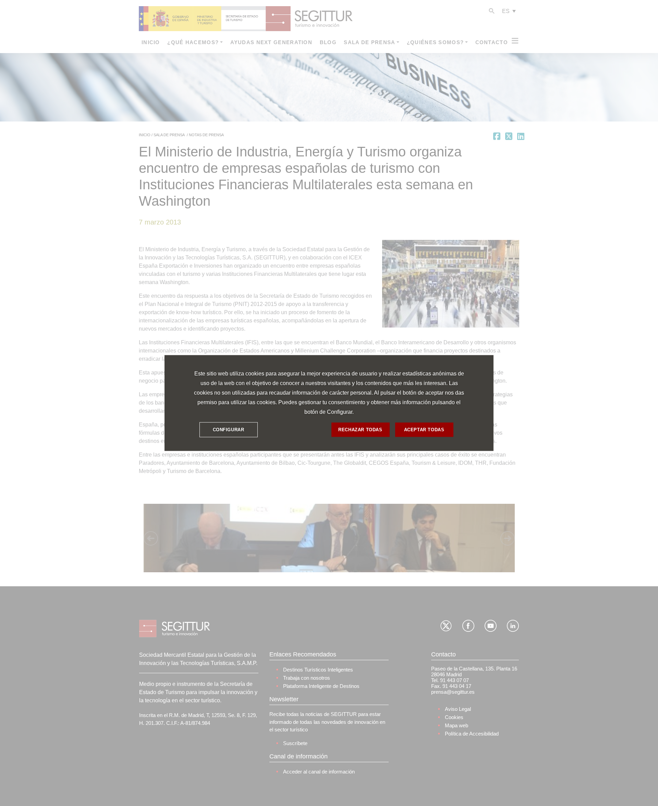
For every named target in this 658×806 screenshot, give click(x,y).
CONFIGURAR (228, 429)
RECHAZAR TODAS (360, 429)
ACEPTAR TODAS (424, 429)
